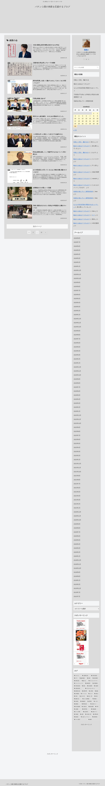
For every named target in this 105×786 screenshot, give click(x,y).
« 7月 (75, 130)
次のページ (37, 226)
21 (90, 121)
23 (97, 121)
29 (93, 123)
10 (75, 118)
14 (90, 118)
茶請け (86, 50)
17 (75, 121)
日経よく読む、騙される (81, 80)
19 (82, 121)
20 (86, 121)
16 (97, 118)
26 (82, 123)
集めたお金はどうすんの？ (82, 84)
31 (75, 126)
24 (75, 123)
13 (86, 118)
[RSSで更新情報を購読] (89, 59)
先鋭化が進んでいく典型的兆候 (83, 101)
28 (90, 123)
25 (79, 123)
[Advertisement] (52, 22)
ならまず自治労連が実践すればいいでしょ (86, 89)
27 (86, 123)
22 (93, 121)
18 (79, 121)
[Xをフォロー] (84, 59)
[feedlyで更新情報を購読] (86, 59)
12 (41, 232)
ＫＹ (93, 215)
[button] (97, 67)
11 (79, 118)
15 (93, 118)
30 (97, 123)
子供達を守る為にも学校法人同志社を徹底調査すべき (86, 96)
